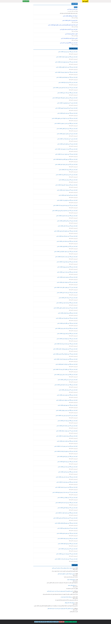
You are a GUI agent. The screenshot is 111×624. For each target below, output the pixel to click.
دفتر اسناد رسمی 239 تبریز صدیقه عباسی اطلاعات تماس (67, 241)
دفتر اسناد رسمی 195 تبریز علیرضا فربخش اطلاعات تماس (66, 77)
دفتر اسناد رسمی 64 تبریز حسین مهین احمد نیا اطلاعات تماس (65, 446)
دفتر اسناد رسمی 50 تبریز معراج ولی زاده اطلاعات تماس (67, 200)
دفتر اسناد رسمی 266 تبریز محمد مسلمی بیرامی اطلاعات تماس (65, 374)
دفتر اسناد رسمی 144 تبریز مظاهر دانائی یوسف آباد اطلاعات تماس (65, 369)
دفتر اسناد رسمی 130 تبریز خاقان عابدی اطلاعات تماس (67, 323)
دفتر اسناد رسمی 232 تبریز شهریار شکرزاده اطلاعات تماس (66, 57)
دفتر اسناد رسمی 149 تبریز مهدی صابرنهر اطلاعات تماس (67, 533)
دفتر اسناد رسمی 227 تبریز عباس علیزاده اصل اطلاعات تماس (66, 164)
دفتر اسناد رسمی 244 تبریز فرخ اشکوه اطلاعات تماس (67, 543)
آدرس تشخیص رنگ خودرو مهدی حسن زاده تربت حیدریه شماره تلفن (59, 591)
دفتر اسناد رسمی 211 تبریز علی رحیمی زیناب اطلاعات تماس (66, 415)
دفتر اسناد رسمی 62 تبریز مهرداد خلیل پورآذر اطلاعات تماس (66, 185)
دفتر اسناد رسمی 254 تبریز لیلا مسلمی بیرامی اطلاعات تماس (66, 328)
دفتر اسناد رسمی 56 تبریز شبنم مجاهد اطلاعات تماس (67, 538)
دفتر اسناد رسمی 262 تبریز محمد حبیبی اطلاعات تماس (67, 272)
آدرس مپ (69, 11)
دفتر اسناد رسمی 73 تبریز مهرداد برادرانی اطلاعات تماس (67, 190)
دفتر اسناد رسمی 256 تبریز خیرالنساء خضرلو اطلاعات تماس (66, 364)
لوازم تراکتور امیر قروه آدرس (72, 9)
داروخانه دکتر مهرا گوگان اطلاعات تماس (70, 16)
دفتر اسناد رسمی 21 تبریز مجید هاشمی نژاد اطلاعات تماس (66, 174)
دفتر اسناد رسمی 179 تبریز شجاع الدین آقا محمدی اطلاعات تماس (65, 354)
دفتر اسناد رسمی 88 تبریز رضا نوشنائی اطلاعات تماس (67, 313)
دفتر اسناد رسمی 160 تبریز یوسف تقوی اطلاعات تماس (67, 461)
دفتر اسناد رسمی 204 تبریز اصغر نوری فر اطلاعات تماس (67, 333)
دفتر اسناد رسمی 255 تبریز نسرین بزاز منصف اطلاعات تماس (66, 487)
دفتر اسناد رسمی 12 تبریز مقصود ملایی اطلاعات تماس (67, 144)
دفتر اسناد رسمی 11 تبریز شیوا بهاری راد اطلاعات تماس (67, 103)
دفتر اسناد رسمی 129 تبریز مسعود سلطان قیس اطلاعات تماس (65, 251)
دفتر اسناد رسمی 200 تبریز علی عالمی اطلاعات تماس (67, 472)
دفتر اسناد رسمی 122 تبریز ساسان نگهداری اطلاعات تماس (66, 67)
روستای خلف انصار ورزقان (69, 603)
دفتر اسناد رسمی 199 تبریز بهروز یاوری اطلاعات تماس (67, 405)
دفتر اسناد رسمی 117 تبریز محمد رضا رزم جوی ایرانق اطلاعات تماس (64, 492)
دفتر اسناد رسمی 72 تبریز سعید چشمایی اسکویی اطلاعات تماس (65, 308)
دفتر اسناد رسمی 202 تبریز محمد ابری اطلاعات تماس (67, 467)
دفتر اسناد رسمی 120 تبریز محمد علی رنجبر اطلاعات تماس (66, 477)
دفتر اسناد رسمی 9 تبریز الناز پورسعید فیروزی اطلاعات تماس (66, 108)
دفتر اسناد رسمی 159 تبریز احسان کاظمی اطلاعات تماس (67, 128)
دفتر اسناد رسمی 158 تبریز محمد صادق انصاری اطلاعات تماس (66, 385)
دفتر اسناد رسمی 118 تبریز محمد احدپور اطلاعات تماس (67, 292)
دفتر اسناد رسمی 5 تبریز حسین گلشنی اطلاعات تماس (67, 379)
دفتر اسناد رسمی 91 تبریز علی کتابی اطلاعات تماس (68, 390)
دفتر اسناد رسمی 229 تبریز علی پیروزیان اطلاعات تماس (67, 267)
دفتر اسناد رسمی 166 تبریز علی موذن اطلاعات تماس (67, 52)
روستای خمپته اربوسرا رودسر (66, 597)
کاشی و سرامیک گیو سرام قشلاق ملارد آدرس (69, 38)
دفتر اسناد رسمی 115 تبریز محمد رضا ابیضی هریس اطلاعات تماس (65, 87)
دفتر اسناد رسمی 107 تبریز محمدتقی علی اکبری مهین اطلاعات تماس (64, 210)
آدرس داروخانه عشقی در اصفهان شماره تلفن (66, 574)
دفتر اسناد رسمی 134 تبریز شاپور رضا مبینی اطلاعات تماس (66, 318)
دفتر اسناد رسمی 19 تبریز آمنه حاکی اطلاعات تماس (68, 297)
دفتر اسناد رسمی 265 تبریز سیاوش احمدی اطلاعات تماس (66, 400)
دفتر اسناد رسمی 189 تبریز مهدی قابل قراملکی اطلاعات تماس (66, 523)
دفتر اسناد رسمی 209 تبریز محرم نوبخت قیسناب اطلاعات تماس (65, 359)
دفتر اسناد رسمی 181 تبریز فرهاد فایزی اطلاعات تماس (67, 508)
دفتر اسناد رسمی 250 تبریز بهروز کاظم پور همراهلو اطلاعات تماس (65, 159)
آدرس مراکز (75, 7)
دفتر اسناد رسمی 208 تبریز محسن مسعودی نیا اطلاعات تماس (65, 123)
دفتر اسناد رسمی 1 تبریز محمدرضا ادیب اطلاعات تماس (67, 139)
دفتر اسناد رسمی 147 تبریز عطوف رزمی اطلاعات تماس (67, 497)
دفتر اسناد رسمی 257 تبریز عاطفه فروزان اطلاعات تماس (67, 246)
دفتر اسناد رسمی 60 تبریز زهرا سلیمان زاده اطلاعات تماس (66, 436)
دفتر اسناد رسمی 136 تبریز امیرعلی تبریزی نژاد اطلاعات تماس (66, 72)
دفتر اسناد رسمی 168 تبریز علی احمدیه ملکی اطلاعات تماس (66, 502)
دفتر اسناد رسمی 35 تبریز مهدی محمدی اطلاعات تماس (67, 277)
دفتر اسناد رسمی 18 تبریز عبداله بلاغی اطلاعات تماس (67, 226)
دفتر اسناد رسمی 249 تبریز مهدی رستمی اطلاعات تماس (67, 395)
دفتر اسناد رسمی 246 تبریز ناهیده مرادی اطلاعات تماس (67, 441)
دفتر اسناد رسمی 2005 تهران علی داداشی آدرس (68, 43)
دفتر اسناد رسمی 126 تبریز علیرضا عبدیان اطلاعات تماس (67, 338)
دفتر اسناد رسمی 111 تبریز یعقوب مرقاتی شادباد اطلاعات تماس (65, 287)
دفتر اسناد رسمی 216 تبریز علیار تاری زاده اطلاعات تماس (67, 262)
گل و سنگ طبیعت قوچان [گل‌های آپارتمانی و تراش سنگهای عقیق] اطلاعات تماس (62, 25)
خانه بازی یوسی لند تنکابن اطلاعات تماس (69, 20)
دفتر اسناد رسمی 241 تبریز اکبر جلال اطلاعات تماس (67, 82)
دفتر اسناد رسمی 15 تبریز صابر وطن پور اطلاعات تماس (67, 528)
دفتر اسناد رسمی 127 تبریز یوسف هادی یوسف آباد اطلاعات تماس (65, 205)
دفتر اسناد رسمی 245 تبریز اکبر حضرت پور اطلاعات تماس (66, 303)
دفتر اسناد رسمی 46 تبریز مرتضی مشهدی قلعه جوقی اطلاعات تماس (64, 98)
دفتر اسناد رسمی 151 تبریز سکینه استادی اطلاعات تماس (67, 426)
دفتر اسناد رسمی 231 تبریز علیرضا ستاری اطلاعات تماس (67, 282)
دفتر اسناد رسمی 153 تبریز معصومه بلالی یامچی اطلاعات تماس (65, 231)
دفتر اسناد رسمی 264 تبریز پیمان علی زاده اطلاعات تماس (66, 482)
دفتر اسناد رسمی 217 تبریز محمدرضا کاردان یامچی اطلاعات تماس (65, 518)
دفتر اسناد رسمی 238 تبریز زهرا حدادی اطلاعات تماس (67, 420)
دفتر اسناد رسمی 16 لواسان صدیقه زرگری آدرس (68, 29)
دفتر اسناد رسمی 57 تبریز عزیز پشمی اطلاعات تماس (67, 549)
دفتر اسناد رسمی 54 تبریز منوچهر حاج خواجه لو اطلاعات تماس (65, 451)
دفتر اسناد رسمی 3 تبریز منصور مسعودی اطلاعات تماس (67, 134)
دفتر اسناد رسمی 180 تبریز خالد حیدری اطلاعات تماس (67, 93)
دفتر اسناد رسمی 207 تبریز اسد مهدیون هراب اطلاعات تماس (66, 149)
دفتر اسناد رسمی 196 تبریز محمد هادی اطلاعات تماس (67, 113)
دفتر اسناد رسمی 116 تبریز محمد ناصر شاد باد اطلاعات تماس (66, 559)
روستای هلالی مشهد (72, 585)
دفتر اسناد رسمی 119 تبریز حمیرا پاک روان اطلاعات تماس (66, 236)
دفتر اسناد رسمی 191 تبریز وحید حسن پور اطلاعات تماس (66, 554)
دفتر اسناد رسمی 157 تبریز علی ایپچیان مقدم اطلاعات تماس (66, 62)
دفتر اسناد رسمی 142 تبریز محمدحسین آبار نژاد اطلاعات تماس (65, 344)
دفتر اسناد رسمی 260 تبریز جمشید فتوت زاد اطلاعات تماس (66, 513)
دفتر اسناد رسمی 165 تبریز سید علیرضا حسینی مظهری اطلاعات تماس (64, 118)
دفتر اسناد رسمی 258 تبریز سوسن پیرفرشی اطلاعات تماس (66, 410)
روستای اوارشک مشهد (71, 579)
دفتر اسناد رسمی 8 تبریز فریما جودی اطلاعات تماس (68, 195)
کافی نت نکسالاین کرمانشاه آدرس (71, 34)
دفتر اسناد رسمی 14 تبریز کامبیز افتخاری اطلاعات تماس (67, 221)
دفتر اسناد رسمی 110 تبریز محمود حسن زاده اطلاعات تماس (66, 154)
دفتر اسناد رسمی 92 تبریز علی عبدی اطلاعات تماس (68, 180)
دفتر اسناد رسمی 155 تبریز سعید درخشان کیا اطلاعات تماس (66, 256)
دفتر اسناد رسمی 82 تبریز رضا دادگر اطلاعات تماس (68, 169)
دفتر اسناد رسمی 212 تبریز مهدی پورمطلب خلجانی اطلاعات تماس (65, 349)
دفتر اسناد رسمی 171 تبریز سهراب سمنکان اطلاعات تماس (66, 431)
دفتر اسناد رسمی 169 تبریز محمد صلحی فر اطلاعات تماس (66, 216)
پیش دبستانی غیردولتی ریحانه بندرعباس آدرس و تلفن (62, 568)
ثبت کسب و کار (26, 1)
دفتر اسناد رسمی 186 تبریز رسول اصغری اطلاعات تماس (67, 456)
